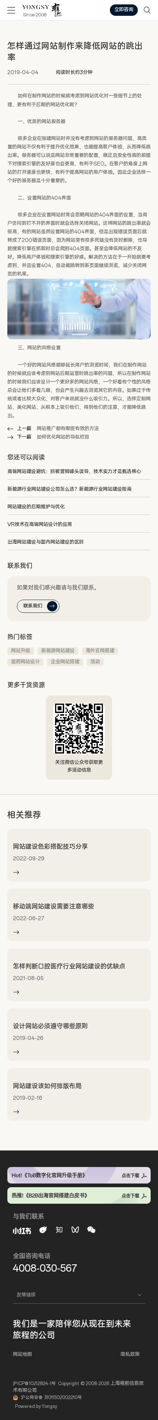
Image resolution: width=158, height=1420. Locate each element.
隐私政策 (130, 1354)
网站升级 (20, 651)
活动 (95, 662)
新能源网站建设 (58, 651)
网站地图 (22, 1354)
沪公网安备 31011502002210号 (51, 1397)
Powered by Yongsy (36, 1406)
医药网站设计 (25, 662)
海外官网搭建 (100, 651)
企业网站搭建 (65, 662)
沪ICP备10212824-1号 (34, 1383)
